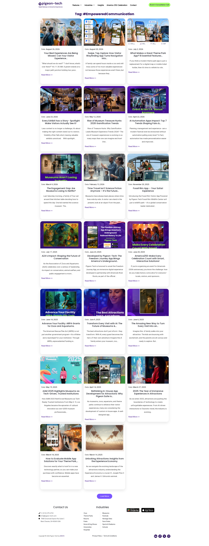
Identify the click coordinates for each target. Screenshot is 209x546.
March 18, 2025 (52, 455)
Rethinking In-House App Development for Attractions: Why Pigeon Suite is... (104, 394)
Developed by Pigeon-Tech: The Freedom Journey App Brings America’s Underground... (104, 258)
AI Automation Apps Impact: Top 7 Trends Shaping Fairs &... (148, 122)
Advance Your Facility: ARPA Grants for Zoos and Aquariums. (61, 324)
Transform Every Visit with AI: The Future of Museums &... (104, 324)
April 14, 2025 (95, 387)
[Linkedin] (155, 536)
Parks (86, 521)
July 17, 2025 (51, 252)
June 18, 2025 (52, 319)
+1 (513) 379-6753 (47, 513)
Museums (105, 513)
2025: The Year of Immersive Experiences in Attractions (148, 392)
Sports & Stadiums (108, 524)
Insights (101, 5)
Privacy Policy (97, 536)
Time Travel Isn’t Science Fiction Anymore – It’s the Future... (104, 189)
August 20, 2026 (96, 49)
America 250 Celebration (117, 5)
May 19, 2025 (51, 387)
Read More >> (47, 75)
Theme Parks (88, 516)
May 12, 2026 (95, 117)
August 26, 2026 (53, 49)
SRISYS (62, 536)
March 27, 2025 (139, 387)
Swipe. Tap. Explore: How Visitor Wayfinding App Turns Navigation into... (104, 56)
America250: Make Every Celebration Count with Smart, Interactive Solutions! (148, 258)
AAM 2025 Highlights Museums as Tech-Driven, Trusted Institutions (61, 392)
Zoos (85, 513)
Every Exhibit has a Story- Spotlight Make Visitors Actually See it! (61, 122)
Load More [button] (104, 496)
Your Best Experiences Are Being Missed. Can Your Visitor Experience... (61, 56)
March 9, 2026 (52, 184)
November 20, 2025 (141, 184)
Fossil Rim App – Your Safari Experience (148, 189)
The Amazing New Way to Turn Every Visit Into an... (148, 324)
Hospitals (87, 530)
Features (75, 5)
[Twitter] (164, 536)
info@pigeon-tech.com (48, 516)
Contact (133, 5)
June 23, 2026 (52, 117)
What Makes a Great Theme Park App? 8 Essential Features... (148, 54)
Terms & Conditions (110, 536)
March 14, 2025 (96, 455)
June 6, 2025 (138, 319)
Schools (105, 527)
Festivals (105, 516)
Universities (88, 527)
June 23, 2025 (95, 252)
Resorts (86, 519)
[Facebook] (160, 536)
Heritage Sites (107, 519)
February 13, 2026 (97, 184)
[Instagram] (168, 536)
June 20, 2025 (139, 252)
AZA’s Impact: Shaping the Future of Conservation (61, 257)
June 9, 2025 (95, 319)
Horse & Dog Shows (90, 524)
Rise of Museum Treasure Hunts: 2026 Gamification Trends (104, 122)
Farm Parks (106, 521)
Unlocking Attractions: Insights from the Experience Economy (104, 460)
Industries (88, 5)
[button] (159, 5)
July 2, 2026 (138, 49)
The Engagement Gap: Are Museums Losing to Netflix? (61, 189)
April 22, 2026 (139, 117)
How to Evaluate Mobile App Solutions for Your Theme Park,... (61, 460)
